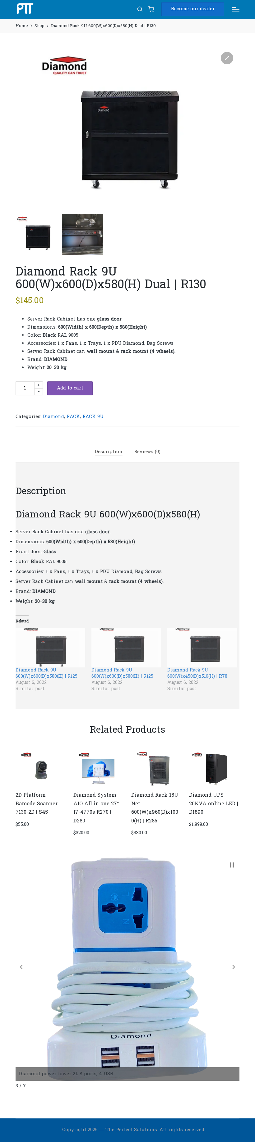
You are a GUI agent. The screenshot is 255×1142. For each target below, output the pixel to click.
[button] (192, 9)
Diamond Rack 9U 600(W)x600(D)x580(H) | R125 (46, 673)
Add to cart (70, 388)
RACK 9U (93, 416)
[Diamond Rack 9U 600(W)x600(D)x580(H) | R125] (50, 647)
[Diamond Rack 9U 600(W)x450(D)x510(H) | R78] (202, 647)
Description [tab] (109, 451)
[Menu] (235, 9)
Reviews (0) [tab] (147, 451)
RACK (73, 416)
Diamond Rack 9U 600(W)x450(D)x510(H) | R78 (197, 673)
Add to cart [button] (40, 786)
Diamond (53, 416)
